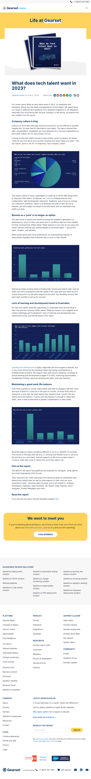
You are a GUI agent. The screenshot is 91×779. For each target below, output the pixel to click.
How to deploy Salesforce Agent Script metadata (53, 707)
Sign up (77, 730)
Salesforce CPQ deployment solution (45, 594)
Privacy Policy (43, 739)
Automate (7, 644)
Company (7, 698)
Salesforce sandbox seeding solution (75, 584)
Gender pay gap (9, 740)
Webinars (37, 654)
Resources (38, 640)
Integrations (38, 629)
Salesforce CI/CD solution (13, 579)
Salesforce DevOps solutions (18, 567)
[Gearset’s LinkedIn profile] (81, 770)
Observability (8, 634)
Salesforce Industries (11, 690)
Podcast (36, 667)
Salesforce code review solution (12, 588)
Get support (68, 638)
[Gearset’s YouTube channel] (87, 770)
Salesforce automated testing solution (45, 572)
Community (69, 649)
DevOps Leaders (70, 662)
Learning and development (23, 367)
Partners (6, 712)
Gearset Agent (9, 620)
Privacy (6, 745)
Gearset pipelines (10, 583)
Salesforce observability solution (43, 587)
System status (69, 642)
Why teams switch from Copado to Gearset (51, 712)
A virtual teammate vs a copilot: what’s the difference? (55, 703)
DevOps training (70, 625)
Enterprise (37, 625)
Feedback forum (70, 658)
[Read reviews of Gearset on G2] (30, 758)
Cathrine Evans (18, 95)
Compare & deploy (10, 625)
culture (49, 198)
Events (66, 654)
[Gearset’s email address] (75, 770)
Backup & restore (10, 672)
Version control (9, 629)
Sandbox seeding (10, 681)
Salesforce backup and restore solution (73, 572)
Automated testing (10, 653)
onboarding (48, 527)
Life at (45, 20)
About (5, 703)
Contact (6, 725)
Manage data (8, 667)
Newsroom (7, 721)
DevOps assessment (71, 629)
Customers (37, 650)
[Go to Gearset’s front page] (11, 770)
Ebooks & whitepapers (42, 658)
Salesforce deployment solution (12, 572)
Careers (6, 707)
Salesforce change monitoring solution (41, 580)
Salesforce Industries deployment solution (72, 591)
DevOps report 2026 (41, 645)
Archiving (7, 676)
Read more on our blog (43, 717)
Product (37, 616)
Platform (8, 616)
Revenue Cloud (9, 685)
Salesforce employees (12, 716)
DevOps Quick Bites (71, 634)
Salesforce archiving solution (75, 579)
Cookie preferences (11, 736)
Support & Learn (71, 616)
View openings (45, 534)
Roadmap (37, 634)
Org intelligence (9, 638)
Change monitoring (11, 657)
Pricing (36, 620)
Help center (68, 620)
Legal (6, 732)
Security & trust (39, 663)
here (57, 499)
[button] (86, 8)
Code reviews (8, 662)
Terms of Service (51, 741)
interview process (33, 527)
